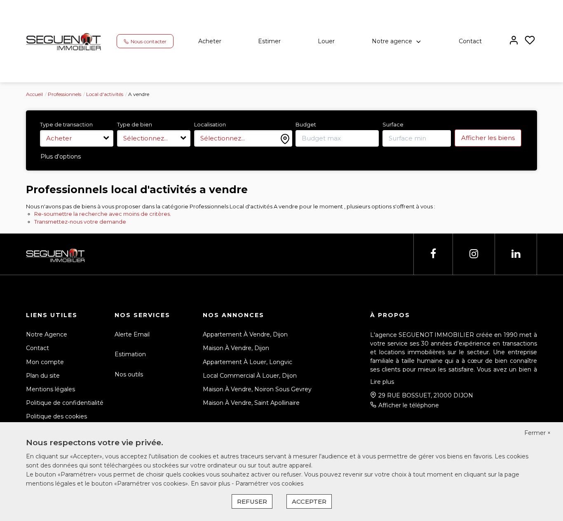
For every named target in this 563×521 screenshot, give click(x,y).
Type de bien (134, 124)
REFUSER (252, 501)
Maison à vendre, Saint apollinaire (251, 403)
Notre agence (392, 41)
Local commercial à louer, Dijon (250, 375)
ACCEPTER (309, 501)
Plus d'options (60, 156)
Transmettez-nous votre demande (80, 221)
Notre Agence (46, 334)
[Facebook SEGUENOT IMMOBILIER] (433, 254)
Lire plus (382, 381)
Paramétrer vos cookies (269, 483)
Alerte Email (132, 334)
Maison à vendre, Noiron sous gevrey (257, 389)
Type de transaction (66, 124)
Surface (392, 124)
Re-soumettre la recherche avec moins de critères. (102, 213)
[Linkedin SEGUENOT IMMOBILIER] (515, 254)
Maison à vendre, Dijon (236, 348)
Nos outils (129, 374)
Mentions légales (50, 389)
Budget (306, 124)
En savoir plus (211, 483)
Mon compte (45, 362)
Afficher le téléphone (408, 405)
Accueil (34, 94)
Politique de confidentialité (64, 403)
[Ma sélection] (530, 41)
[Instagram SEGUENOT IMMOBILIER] (473, 254)
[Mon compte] (514, 41)
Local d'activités (104, 94)
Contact (470, 41)
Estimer (269, 41)
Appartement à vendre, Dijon (245, 334)
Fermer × (537, 433)
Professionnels (64, 94)
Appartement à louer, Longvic (247, 362)
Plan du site (43, 375)
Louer (326, 41)
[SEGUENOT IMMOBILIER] (64, 40)
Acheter (209, 41)
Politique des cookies (56, 416)
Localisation (210, 124)
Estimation (130, 354)
